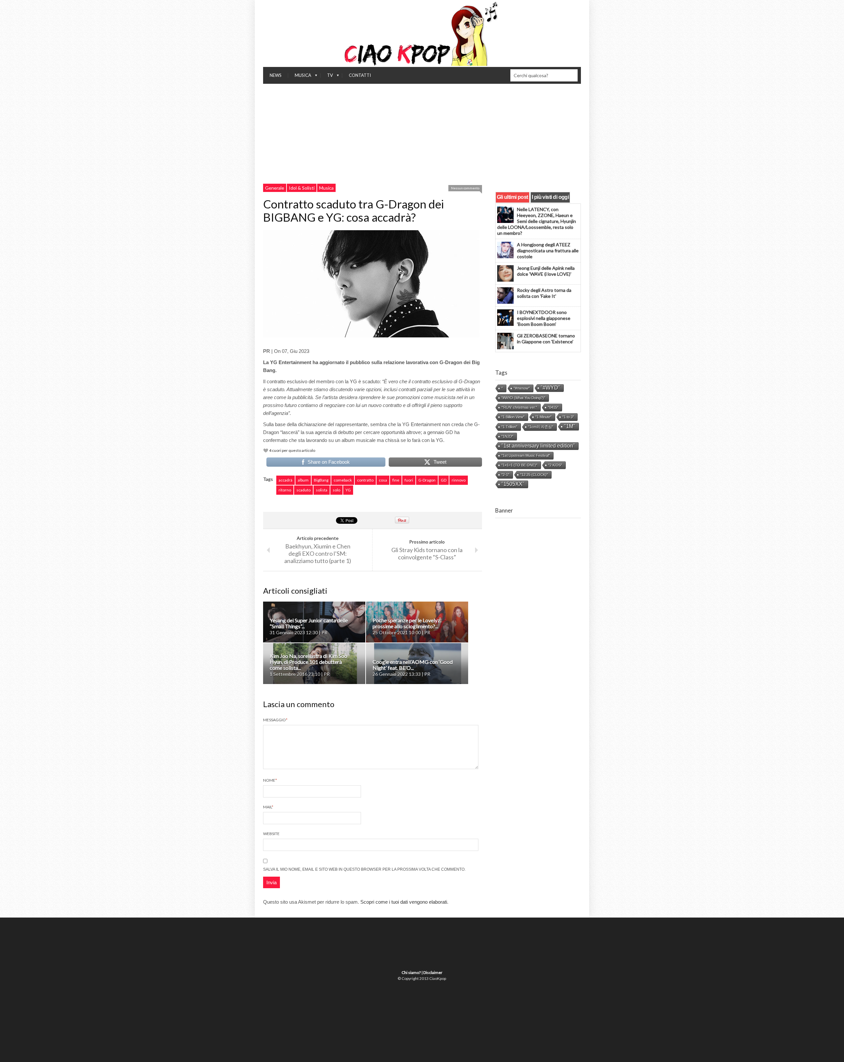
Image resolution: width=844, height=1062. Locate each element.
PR (266, 351)
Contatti (360, 75)
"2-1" (505, 475)
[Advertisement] (422, 133)
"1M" (569, 426)
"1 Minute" (543, 417)
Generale (274, 188)
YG (348, 489)
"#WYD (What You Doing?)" (523, 398)
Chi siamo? (411, 972)
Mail (268, 806)
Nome (270, 780)
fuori (409, 480)
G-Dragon (427, 480)
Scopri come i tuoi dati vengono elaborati (403, 902)
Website (271, 833)
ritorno (285, 489)
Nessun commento (465, 188)
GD (443, 480)
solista (321, 489)
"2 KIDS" (555, 465)
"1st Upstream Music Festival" (525, 455)
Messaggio (275, 719)
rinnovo (459, 480)
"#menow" (522, 388)
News (276, 75)
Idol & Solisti (302, 188)
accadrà (285, 480)
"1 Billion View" (513, 417)
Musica (299, 77)
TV (326, 77)
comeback (343, 480)
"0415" (553, 407)
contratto (365, 480)
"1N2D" (507, 436)
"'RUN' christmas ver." (519, 407)
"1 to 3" (568, 417)
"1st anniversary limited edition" (538, 446)
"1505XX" (513, 484)
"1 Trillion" (509, 427)
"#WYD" (550, 387)
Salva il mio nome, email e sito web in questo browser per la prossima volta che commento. (364, 869)
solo (336, 489)
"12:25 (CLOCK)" (534, 475)
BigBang (321, 480)
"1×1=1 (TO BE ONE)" (519, 465)
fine (395, 480)
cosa (383, 480)
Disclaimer (432, 972)
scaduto (303, 489)
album (303, 480)
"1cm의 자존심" (540, 427)
